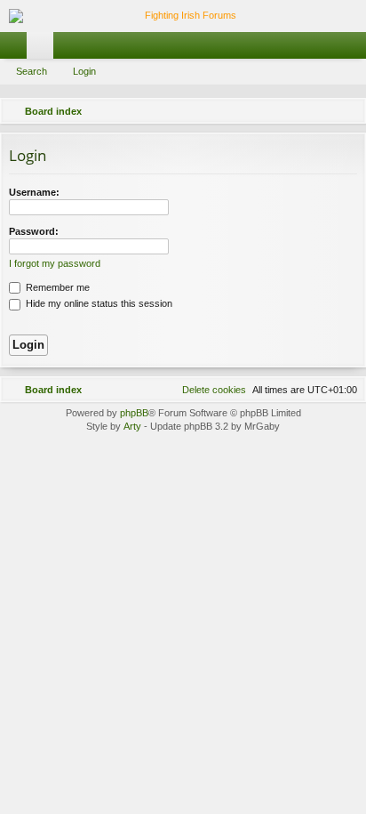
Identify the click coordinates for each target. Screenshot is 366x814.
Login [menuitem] (356, 49)
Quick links (17, 49)
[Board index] (183, 16)
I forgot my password (54, 263)
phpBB (134, 412)
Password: (34, 231)
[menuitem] (349, 111)
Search (31, 71)
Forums (43, 49)
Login (84, 71)
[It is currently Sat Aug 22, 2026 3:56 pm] (326, 111)
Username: (34, 192)
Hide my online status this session (97, 303)
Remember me (56, 287)
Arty (132, 426)
